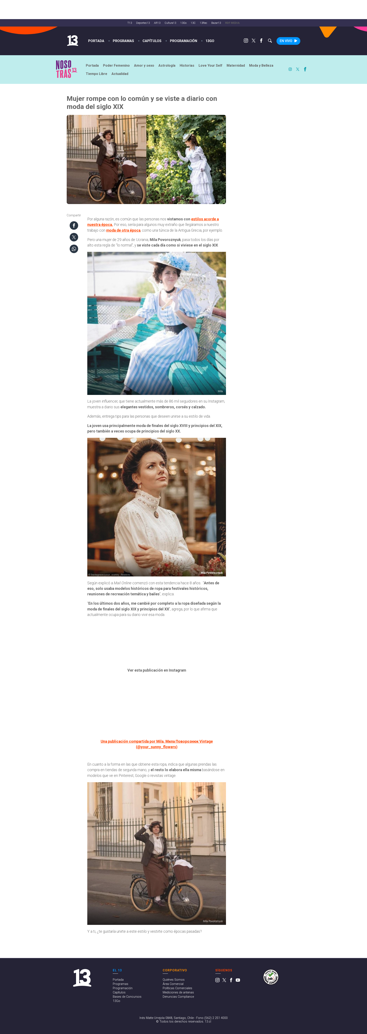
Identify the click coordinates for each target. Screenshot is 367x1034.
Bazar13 (216, 22)
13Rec (203, 22)
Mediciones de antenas (178, 992)
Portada (96, 41)
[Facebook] (261, 41)
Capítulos (152, 41)
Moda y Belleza (261, 65)
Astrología (166, 65)
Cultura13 (170, 22)
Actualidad (120, 74)
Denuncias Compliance (178, 997)
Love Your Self (210, 65)
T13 (129, 22)
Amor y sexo (144, 65)
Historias (187, 65)
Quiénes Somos (174, 980)
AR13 (157, 22)
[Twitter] (253, 41)
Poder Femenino (116, 65)
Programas (123, 41)
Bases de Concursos (127, 997)
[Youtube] (238, 981)
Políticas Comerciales (177, 988)
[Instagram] (246, 41)
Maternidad (236, 65)
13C (193, 22)
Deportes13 (143, 22)
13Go (183, 22)
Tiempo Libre (96, 74)
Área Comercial (173, 984)
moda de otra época (123, 230)
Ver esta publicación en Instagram (156, 670)
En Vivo (286, 41)
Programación (183, 41)
